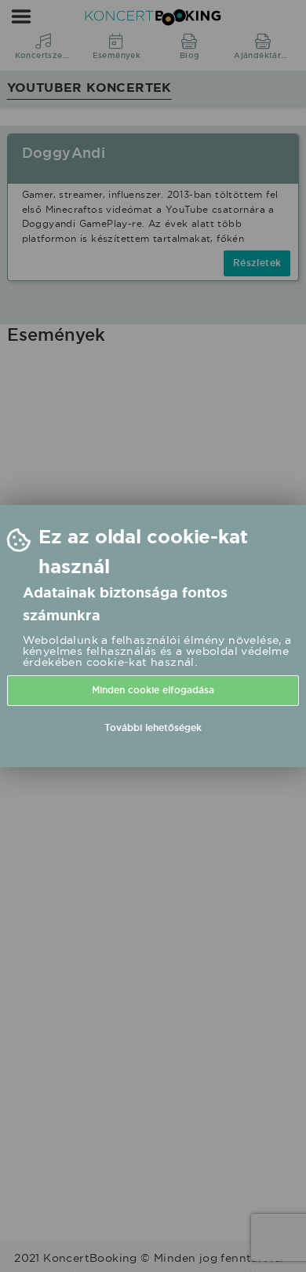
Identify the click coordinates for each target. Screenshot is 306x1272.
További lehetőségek (153, 728)
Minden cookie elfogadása (153, 690)
